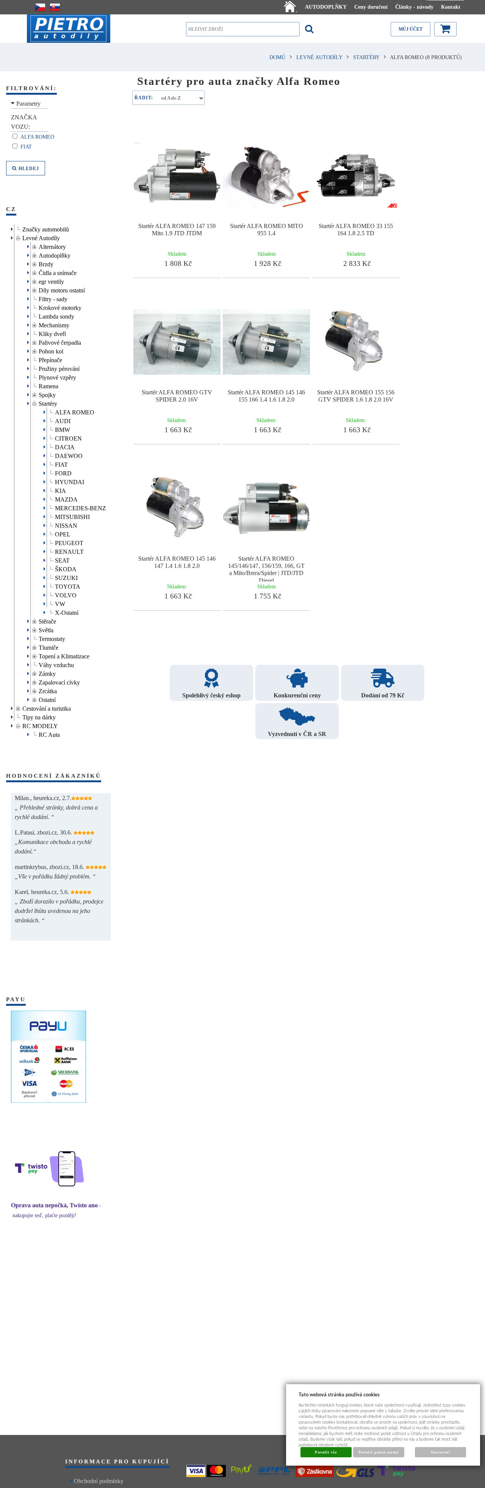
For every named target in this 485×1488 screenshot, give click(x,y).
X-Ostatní (66, 612)
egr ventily (51, 280)
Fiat (26, 147)
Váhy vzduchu (56, 664)
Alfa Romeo (38, 137)
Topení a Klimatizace (64, 655)
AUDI (62, 420)
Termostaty (52, 638)
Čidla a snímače (58, 272)
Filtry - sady (53, 298)
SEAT (62, 559)
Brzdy (46, 263)
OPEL (62, 533)
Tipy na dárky (39, 716)
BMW (62, 429)
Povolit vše (325, 1452)
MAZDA (66, 498)
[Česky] (40, 7)
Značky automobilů (45, 228)
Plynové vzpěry (57, 376)
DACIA (65, 446)
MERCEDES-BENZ (80, 507)
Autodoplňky (54, 254)
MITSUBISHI (72, 516)
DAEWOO (69, 455)
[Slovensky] (55, 7)
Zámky (47, 673)
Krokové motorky (60, 307)
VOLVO (66, 594)
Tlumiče (48, 646)
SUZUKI (66, 577)
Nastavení (440, 1452)
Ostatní (47, 699)
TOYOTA (67, 585)
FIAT (61, 463)
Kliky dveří (52, 333)
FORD (63, 472)
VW (60, 603)
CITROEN (68, 437)
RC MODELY (40, 725)
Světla (46, 629)
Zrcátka (48, 690)
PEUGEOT (69, 542)
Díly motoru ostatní (62, 289)
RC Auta (49, 733)
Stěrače (47, 620)
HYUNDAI (69, 481)
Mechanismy (54, 324)
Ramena (48, 385)
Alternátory (52, 246)
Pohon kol (51, 350)
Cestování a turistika (46, 707)
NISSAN (66, 524)
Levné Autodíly (41, 237)
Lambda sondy (56, 315)
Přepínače (50, 359)
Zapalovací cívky (59, 681)
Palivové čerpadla (60, 341)
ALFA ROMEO (74, 411)
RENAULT (69, 551)
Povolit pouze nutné (378, 1452)
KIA (60, 490)
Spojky (47, 394)
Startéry (48, 402)
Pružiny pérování (59, 368)
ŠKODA (66, 568)
